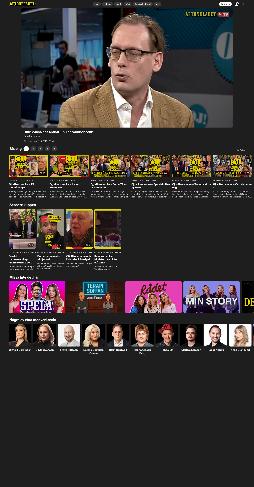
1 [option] (54, 148)
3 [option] (40, 148)
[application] (127, 68)
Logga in (225, 4)
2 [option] (47, 148)
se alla (241, 150)
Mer (157, 4)
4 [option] (33, 148)
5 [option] (26, 148)
